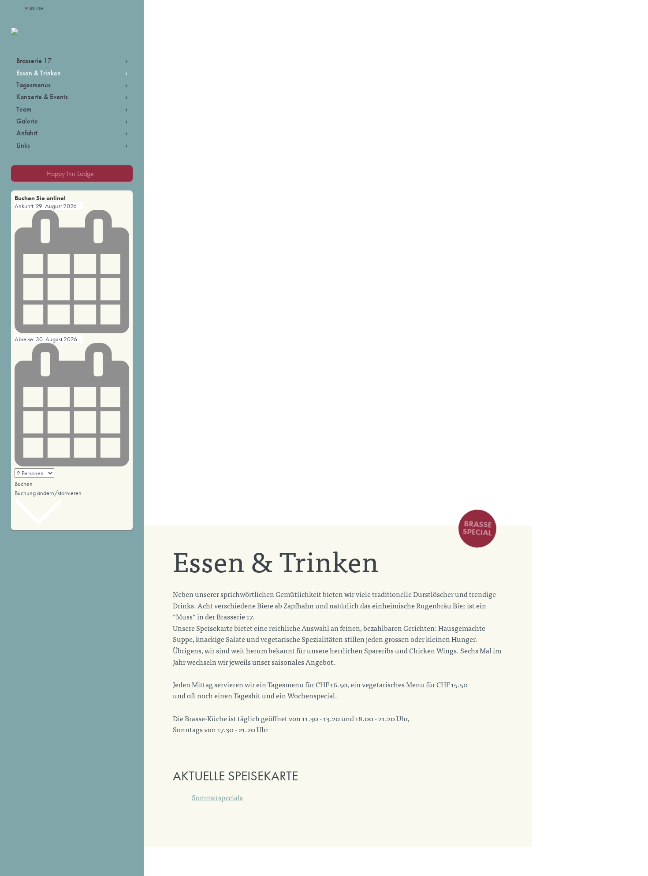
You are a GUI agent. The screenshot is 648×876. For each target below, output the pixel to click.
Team (23, 109)
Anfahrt (26, 133)
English (34, 8)
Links (23, 145)
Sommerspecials (217, 797)
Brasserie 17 (34, 60)
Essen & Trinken (38, 73)
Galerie (27, 121)
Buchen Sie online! (40, 198)
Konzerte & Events (42, 96)
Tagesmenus (33, 84)
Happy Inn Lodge (70, 173)
